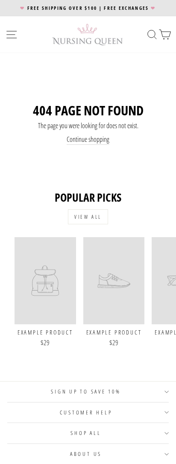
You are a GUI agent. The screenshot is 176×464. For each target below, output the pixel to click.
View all (88, 216)
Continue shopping (88, 139)
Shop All (85, 433)
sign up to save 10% (85, 391)
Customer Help (86, 412)
